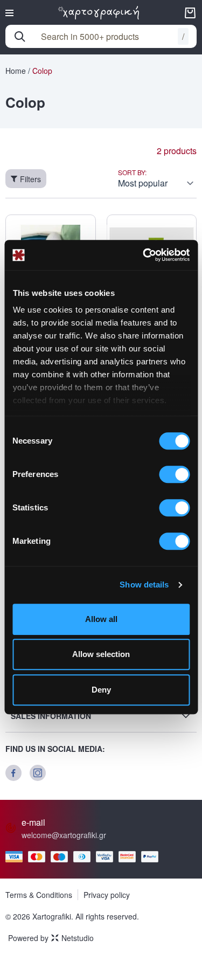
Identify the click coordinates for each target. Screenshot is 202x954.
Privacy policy (106, 894)
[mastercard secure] (130, 856)
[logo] (98, 12)
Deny (101, 689)
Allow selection (101, 654)
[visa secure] (107, 856)
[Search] (19, 36)
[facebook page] (13, 773)
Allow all (101, 619)
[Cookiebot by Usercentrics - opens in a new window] (144, 255)
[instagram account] (38, 773)
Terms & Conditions (38, 894)
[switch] (174, 474)
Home (15, 70)
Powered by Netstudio (51, 937)
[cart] (190, 12)
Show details (144, 584)
